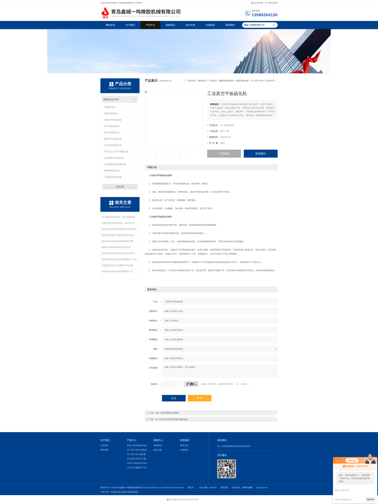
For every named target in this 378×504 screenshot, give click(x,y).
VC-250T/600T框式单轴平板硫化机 (171, 419)
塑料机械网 (247, 487)
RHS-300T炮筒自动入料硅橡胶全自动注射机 (138, 445)
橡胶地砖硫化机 (112, 170)
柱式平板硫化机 (112, 126)
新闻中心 (158, 440)
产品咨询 (224, 153)
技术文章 (190, 25)
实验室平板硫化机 (113, 120)
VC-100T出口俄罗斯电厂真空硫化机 (138, 454)
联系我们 (230, 25)
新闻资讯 (170, 25)
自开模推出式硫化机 (114, 158)
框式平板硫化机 (112, 132)
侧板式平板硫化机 (113, 139)
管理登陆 (224, 487)
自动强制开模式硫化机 (115, 164)
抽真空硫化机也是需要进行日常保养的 (119, 229)
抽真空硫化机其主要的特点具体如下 (118, 235)
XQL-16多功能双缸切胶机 (167, 413)
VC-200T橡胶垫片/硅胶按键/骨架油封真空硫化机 (138, 467)
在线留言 (210, 25)
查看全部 (120, 187)
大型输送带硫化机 (113, 177)
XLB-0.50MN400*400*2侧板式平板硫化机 (138, 463)
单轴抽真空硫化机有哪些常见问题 (117, 265)
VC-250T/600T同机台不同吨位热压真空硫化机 (138, 450)
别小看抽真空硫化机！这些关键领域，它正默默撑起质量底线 (120, 217)
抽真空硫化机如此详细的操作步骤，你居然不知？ (120, 241)
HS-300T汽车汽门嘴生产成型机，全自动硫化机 (138, 459)
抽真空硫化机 (110, 113)
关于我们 (130, 25)
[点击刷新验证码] (191, 384)
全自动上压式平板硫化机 (116, 151)
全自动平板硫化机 (113, 145)
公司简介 (104, 445)
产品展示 (213, 80)
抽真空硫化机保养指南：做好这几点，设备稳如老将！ (120, 223)
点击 (134, 99)
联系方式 (184, 445)
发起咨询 (370, 499)
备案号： (191, 487)
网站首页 (110, 25)
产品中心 (150, 25)
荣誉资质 (104, 450)
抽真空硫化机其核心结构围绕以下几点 (119, 259)
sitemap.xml (261, 487)
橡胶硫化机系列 (111, 99)
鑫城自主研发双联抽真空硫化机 (116, 247)
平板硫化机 (109, 107)
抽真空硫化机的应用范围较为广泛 (117, 271)
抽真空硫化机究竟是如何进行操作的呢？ (120, 253)
